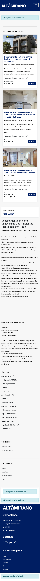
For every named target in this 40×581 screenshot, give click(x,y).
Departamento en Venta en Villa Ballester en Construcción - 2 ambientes (18, 59)
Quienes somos (7, 566)
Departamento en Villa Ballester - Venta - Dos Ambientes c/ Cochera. (19, 171)
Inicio (4, 556)
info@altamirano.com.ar (12, 524)
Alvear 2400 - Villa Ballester (12, 520)
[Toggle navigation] (36, 5)
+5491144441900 (9, 530)
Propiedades (7, 559)
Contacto (6, 569)
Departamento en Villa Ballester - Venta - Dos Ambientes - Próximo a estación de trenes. (19, 114)
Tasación (5, 562)
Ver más (31, 83)
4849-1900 (7, 527)
